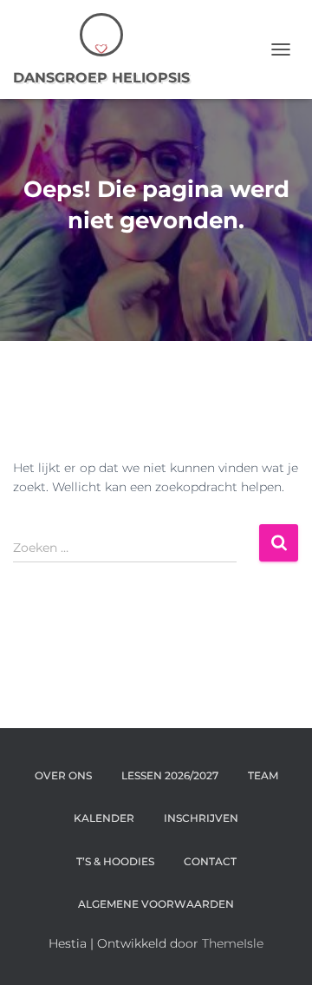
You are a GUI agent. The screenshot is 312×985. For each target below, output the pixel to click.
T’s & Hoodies (115, 861)
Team (263, 775)
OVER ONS (63, 775)
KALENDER (104, 817)
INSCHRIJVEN (201, 817)
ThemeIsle (232, 943)
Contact (210, 861)
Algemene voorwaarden (156, 903)
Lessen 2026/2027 (169, 775)
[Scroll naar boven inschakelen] (278, 950)
